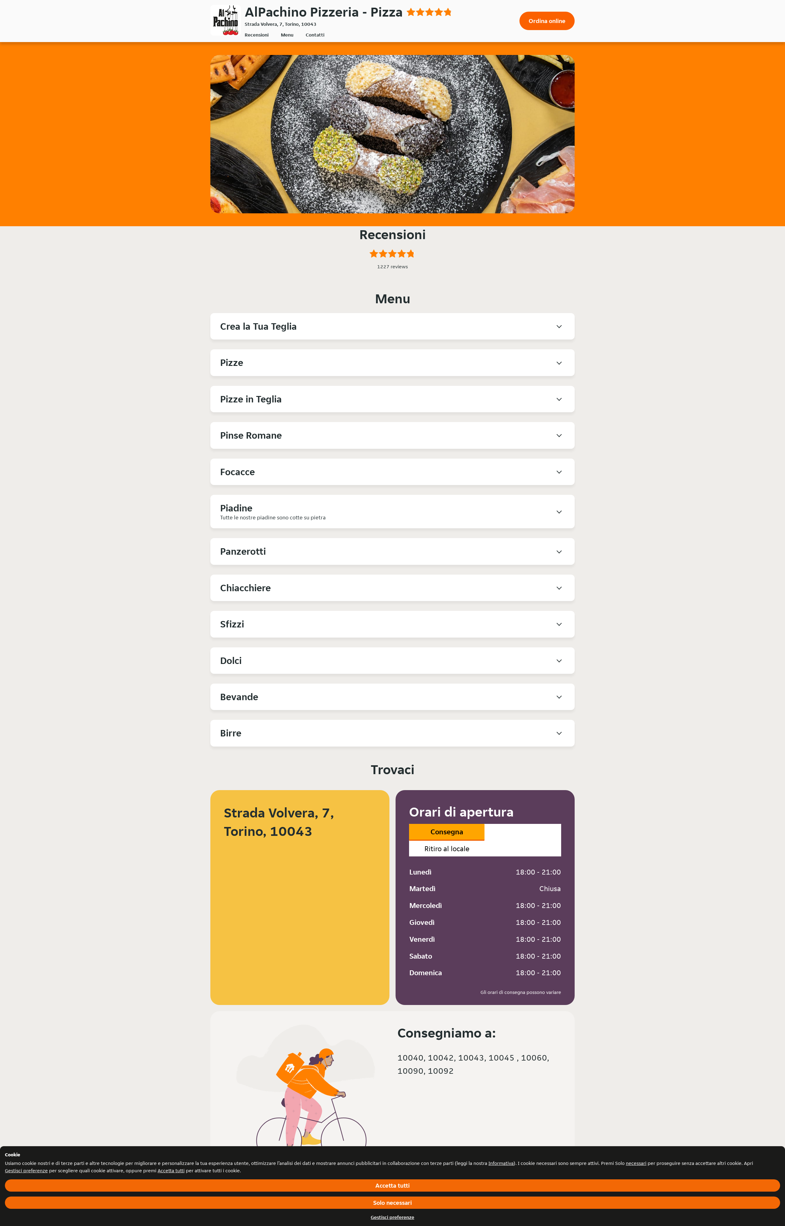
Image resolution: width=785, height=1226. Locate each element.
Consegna (447, 831)
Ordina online (547, 21)
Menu (287, 35)
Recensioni (257, 35)
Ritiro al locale (446, 848)
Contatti (315, 35)
